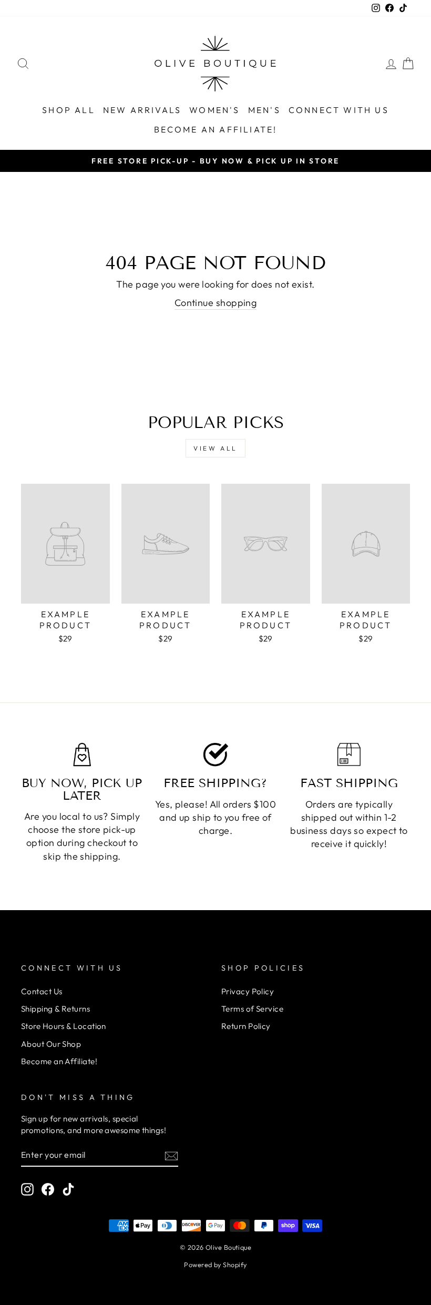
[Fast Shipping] (349, 754)
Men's (264, 110)
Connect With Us (339, 110)
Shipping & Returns (55, 1009)
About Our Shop (51, 1044)
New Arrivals (142, 110)
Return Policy (246, 1026)
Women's (214, 110)
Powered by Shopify (215, 1264)
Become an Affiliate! (216, 129)
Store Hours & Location (63, 1026)
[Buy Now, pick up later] (82, 754)
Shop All (68, 110)
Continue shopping (216, 303)
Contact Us (42, 991)
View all (215, 448)
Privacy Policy (247, 991)
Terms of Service (252, 1009)
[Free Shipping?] (215, 754)
